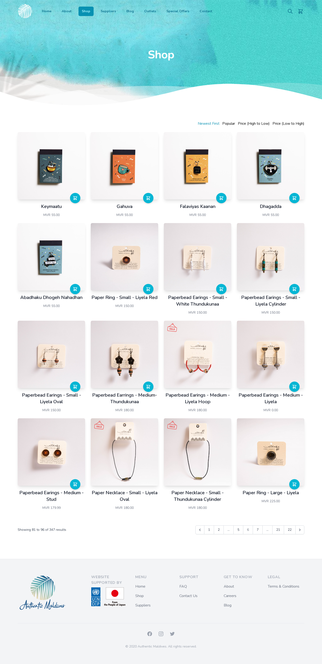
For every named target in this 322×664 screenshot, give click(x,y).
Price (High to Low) (254, 123)
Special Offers (177, 11)
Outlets (150, 11)
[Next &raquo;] (299, 529)
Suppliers (108, 11)
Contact (206, 11)
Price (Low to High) (288, 123)
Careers (230, 595)
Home (46, 11)
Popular (228, 123)
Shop (86, 11)
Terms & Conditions (283, 586)
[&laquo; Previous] (199, 529)
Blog (130, 11)
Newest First (208, 123)
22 (290, 529)
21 (278, 529)
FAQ (183, 586)
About (66, 11)
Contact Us (188, 595)
